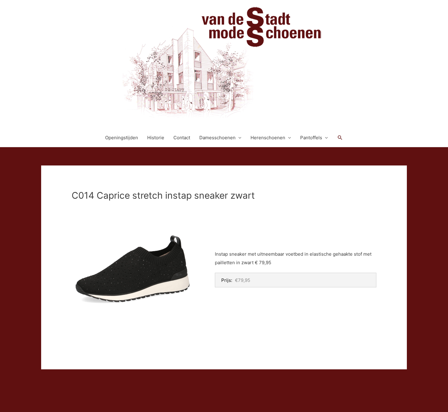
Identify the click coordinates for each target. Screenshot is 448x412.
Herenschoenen (268, 137)
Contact (181, 137)
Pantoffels (311, 137)
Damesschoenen (217, 137)
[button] (340, 138)
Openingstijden (121, 137)
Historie (155, 137)
